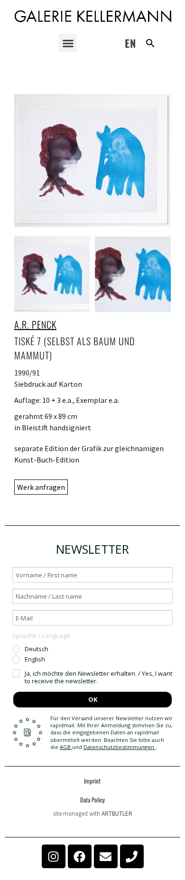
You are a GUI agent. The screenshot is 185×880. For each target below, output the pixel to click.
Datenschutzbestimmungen (119, 746)
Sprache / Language (41, 635)
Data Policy (92, 799)
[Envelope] (106, 856)
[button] (68, 43)
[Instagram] (53, 856)
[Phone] (132, 856)
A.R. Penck (35, 324)
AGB (66, 746)
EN (130, 43)
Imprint (92, 780)
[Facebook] (80, 856)
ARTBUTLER (117, 814)
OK (92, 699)
